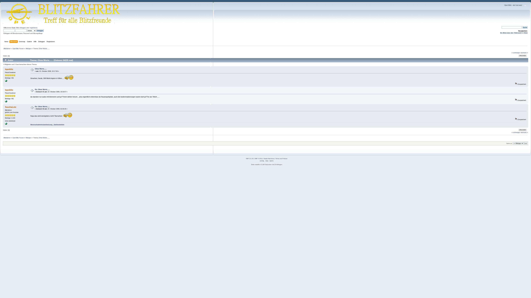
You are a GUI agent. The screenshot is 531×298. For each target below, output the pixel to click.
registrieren (33, 28)
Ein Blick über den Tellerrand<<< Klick (514, 33)
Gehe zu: (509, 143)
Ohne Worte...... (41, 69)
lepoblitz (9, 69)
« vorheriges (516, 53)
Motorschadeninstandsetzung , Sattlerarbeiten (47, 124)
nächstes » (524, 53)
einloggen (22, 28)
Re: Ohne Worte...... (42, 90)
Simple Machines (268, 158)
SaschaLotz (10, 107)
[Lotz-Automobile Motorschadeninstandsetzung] (6, 124)
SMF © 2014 (259, 158)
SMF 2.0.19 (249, 158)
